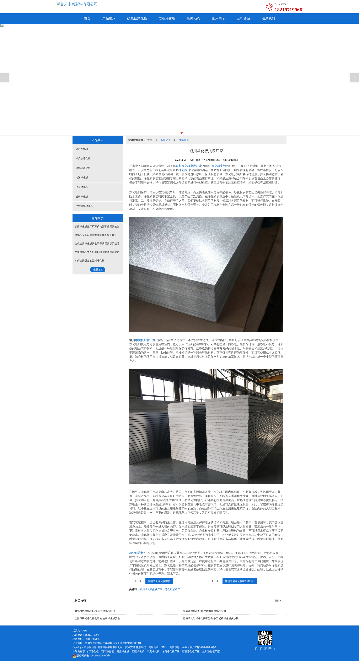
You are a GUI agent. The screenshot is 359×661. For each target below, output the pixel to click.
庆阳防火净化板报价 (159, 581)
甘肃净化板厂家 (171, 651)
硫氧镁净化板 (137, 18)
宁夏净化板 (153, 651)
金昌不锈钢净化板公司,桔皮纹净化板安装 (97, 618)
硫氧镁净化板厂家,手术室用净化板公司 (204, 611)
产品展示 (109, 18)
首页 (87, 18)
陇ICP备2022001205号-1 (203, 647)
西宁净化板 (107, 651)
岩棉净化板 (167, 18)
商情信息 (184, 140)
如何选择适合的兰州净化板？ (91, 260)
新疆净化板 (123, 651)
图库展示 (218, 18)
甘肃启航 (141, 647)
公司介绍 (243, 18)
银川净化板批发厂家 (151, 589)
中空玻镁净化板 (84, 206)
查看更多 (98, 269)
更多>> (278, 600)
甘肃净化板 (92, 651)
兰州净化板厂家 (211, 651)
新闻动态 (193, 18)
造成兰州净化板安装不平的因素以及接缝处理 (99, 243)
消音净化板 (82, 187)
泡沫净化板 (82, 177)
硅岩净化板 (82, 148)
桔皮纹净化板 (83, 158)
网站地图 (154, 647)
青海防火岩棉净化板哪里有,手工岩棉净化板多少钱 (211, 618)
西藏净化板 (138, 651)
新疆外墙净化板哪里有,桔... (240, 581)
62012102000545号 (93, 655)
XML (164, 647)
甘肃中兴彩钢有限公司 (110, 647)
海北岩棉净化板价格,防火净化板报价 (95, 611)
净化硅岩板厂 (172, 589)
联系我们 (268, 18)
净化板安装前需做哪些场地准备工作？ (96, 235)
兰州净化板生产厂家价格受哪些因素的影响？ (99, 252)
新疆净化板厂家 (191, 651)
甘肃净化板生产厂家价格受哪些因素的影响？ (99, 226)
